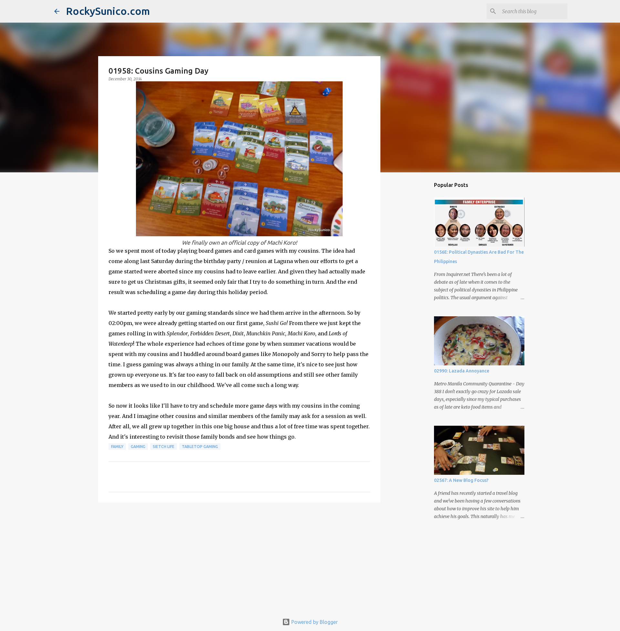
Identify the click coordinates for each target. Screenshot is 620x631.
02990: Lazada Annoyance (461, 370)
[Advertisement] (239, 557)
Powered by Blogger (314, 622)
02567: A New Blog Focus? (461, 480)
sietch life (163, 446)
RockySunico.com (108, 11)
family (117, 446)
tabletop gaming (200, 446)
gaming (138, 446)
